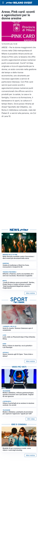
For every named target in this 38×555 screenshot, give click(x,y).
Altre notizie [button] (30, 293)
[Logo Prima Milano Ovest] (19, 2)
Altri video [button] (31, 419)
